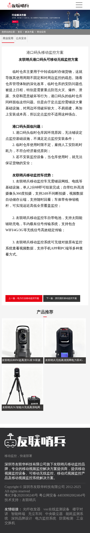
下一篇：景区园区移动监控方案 (61, 298)
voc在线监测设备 (56, 509)
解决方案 (29, 32)
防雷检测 (66, 518)
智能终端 (18, 514)
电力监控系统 (45, 518)
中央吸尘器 (54, 514)
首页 (20, 32)
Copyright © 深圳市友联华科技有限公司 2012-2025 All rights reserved (43, 489)
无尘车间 (35, 514)
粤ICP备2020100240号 (21, 495)
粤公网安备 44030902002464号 (62, 495)
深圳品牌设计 (21, 518)
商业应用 (41, 32)
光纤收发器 (31, 509)
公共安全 (21, 38)
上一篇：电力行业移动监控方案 (24, 298)
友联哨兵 (29, 500)
